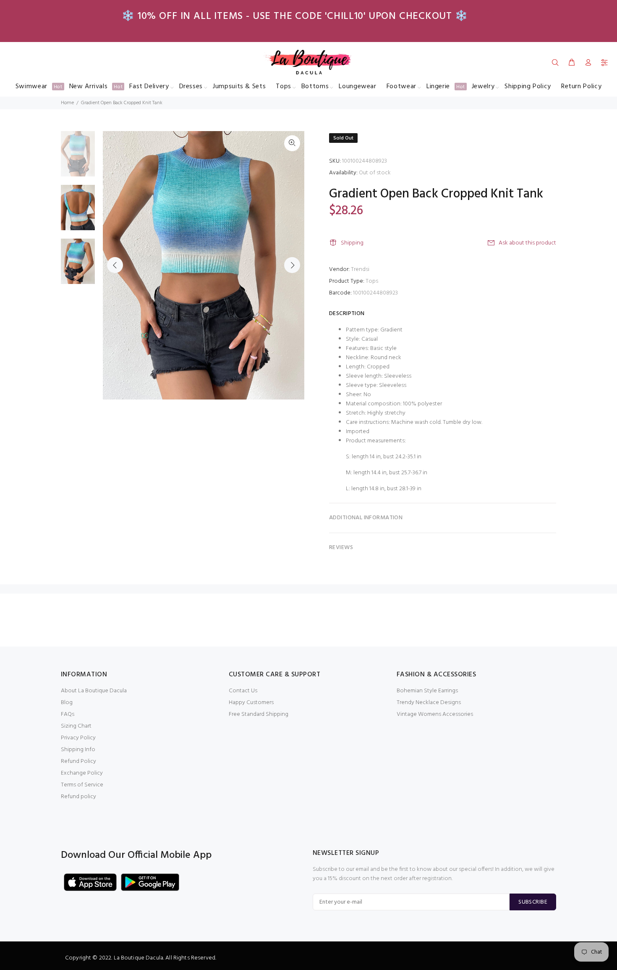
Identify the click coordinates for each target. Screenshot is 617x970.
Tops (372, 281)
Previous (115, 265)
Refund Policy (78, 761)
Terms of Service (82, 785)
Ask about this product (527, 243)
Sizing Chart (76, 726)
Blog (67, 702)
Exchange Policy (82, 773)
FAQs (67, 714)
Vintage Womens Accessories (435, 714)
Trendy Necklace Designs (429, 702)
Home (67, 103)
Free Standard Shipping (258, 714)
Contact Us (243, 691)
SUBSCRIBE (532, 902)
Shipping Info (78, 749)
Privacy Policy (78, 738)
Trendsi (360, 269)
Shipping (352, 243)
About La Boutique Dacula (94, 691)
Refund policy (78, 797)
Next (292, 265)
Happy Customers (251, 702)
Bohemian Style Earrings (427, 691)
